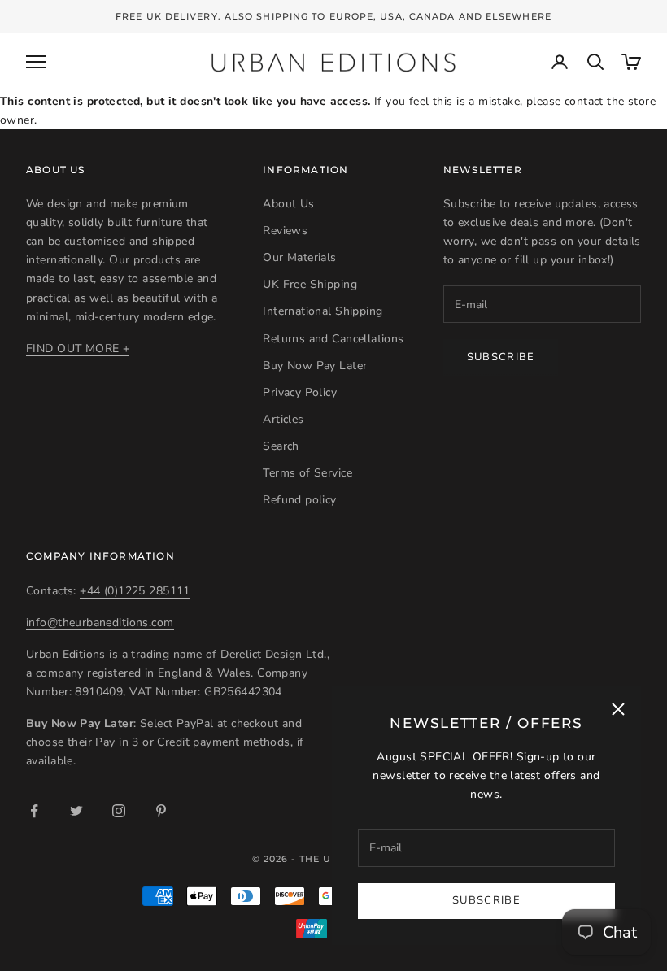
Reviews (285, 230)
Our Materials (299, 257)
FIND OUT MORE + (77, 348)
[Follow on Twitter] (76, 811)
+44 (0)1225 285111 (135, 591)
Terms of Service (307, 473)
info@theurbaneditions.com (100, 622)
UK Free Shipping (310, 284)
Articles (283, 419)
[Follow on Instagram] (119, 811)
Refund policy (299, 499)
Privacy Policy (300, 392)
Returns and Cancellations (333, 338)
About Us (288, 203)
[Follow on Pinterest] (161, 811)
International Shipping (322, 311)
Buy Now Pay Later (315, 365)
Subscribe (486, 900)
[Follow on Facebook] (34, 811)
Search (281, 446)
